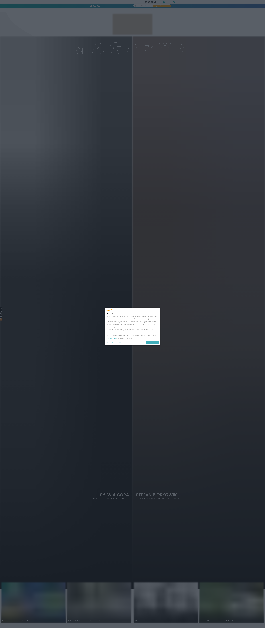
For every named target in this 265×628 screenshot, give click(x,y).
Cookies (115, 338)
